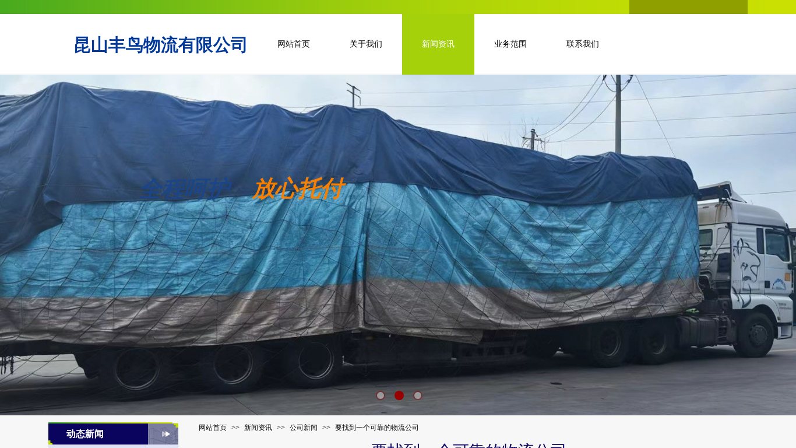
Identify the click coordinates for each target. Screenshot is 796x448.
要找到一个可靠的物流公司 (377, 428)
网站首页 (213, 428)
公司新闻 (304, 428)
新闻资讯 (258, 428)
